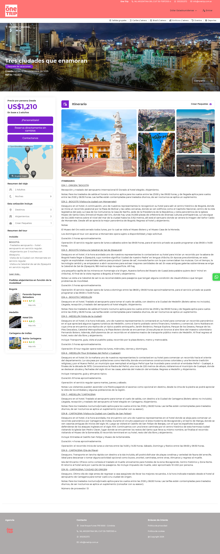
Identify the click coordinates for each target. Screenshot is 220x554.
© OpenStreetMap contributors (20, 146)
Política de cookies (156, 531)
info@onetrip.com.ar (202, 1)
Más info (32, 305)
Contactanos (30, 138)
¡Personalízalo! (30, 120)
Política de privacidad (157, 526)
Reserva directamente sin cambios (30, 129)
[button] (33, 174)
